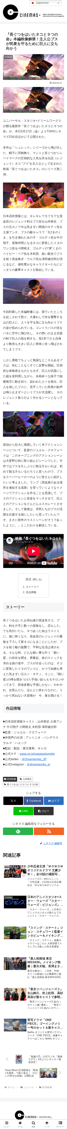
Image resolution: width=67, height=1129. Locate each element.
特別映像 (11, 779)
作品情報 (31, 592)
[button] (44, 811)
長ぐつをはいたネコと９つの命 (22, 784)
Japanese (42, 2)
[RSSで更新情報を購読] (49, 831)
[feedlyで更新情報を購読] (18, 831)
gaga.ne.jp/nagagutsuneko (37, 753)
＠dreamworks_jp (38, 764)
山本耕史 (27, 779)
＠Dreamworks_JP (34, 759)
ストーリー (32, 586)
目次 (28, 579)
